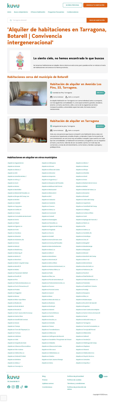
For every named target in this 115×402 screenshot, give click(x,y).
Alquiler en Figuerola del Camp (52, 226)
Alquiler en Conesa (14, 213)
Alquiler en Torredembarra (50, 329)
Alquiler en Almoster (48, 173)
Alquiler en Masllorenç (15, 250)
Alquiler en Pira (13, 280)
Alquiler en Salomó (48, 310)
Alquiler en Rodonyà (48, 306)
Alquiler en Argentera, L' (50, 180)
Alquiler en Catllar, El (14, 210)
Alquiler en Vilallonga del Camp (86, 343)
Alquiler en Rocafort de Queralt (86, 303)
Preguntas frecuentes (56, 12)
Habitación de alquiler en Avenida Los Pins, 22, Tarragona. (75, 85)
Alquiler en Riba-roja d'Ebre (17, 300)
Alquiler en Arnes (81, 180)
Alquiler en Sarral (81, 316)
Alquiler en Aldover (82, 166)
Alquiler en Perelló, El (14, 276)
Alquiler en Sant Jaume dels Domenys (20, 313)
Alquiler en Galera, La (83, 230)
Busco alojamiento (21, 12)
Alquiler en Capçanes (15, 206)
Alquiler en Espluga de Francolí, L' (87, 220)
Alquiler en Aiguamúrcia (15, 163)
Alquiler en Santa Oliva (15, 316)
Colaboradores (72, 12)
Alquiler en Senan (13, 323)
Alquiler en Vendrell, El (83, 339)
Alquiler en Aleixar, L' (14, 170)
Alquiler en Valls (13, 339)
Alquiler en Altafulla (82, 173)
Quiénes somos (48, 383)
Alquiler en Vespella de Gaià (17, 343)
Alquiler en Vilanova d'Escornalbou (19, 346)
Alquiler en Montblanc (49, 256)
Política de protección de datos (76, 388)
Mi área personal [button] (72, 5)
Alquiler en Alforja (82, 170)
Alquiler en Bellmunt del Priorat (52, 186)
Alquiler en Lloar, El (82, 240)
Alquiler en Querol (48, 293)
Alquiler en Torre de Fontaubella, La (87, 326)
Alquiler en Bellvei (81, 186)
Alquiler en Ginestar (14, 236)
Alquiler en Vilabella (48, 343)
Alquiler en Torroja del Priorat (85, 329)
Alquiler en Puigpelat (14, 293)
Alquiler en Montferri (14, 260)
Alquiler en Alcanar (14, 166)
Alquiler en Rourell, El (14, 310)
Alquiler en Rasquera (83, 293)
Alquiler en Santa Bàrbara (50, 313)
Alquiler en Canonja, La (15, 366)
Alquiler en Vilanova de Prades (52, 346)
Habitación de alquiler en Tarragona (74, 121)
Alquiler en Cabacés (48, 200)
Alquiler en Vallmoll (82, 336)
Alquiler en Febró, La (82, 223)
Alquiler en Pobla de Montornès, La (53, 283)
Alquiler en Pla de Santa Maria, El (52, 280)
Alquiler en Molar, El (14, 256)
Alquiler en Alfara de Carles (51, 170)
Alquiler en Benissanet (49, 190)
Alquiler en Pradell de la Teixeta (86, 286)
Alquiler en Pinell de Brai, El (84, 276)
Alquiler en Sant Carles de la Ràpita (87, 310)
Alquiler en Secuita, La (49, 320)
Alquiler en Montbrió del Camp (86, 256)
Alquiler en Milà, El (47, 253)
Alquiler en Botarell (82, 196)
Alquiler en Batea (13, 186)
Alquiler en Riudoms (48, 303)
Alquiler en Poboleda (83, 283)
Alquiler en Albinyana (49, 163)
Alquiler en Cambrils (48, 203)
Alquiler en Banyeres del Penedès (52, 183)
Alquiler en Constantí (49, 213)
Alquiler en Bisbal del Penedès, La (18, 193)
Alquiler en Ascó (13, 183)
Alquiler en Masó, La (48, 250)
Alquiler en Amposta (48, 176)
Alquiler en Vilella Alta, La (16, 353)
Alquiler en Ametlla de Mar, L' (17, 176)
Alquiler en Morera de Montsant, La (53, 266)
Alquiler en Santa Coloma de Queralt (88, 313)
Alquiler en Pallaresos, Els (84, 270)
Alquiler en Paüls (47, 273)
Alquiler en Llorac (13, 243)
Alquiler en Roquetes (83, 306)
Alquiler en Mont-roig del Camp (18, 263)
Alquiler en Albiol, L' (82, 163)
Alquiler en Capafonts (83, 203)
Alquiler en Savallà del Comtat (18, 320)
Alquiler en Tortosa (14, 333)
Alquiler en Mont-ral (82, 260)
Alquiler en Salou (47, 363)
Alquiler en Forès (13, 230)
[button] (103, 376)
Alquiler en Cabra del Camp (85, 200)
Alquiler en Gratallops (83, 236)
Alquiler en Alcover (48, 166)
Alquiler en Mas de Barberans (51, 246)
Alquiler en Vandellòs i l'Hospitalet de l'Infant (56, 339)
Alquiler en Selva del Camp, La (86, 320)
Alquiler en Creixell (48, 216)
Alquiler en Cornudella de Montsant (19, 216)
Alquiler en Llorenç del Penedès (52, 243)
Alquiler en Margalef (82, 243)
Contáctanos (47, 387)
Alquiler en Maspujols (83, 250)
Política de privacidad (75, 376)
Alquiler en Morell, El (14, 266)
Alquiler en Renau (13, 296)
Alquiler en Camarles (83, 359)
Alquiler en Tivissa (48, 326)
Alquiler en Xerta (13, 220)
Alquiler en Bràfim (13, 200)
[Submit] (11, 20)
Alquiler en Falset (13, 223)
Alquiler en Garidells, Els (84, 233)
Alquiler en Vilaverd (82, 349)
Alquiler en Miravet (82, 253)
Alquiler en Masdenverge (84, 246)
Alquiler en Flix (80, 226)
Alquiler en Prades (14, 290)
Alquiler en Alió (12, 173)
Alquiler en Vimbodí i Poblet (17, 356)
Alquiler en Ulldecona (49, 333)
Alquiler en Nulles (13, 270)
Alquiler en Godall (48, 236)
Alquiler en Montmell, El (49, 260)
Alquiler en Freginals (48, 230)
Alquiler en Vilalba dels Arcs (85, 353)
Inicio (9, 12)
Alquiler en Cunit (81, 216)
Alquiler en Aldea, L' (14, 363)
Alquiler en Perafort (82, 273)
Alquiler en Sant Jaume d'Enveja (52, 359)
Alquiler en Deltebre (14, 359)
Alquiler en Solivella (48, 323)
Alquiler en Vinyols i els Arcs (85, 356)
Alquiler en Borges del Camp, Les (18, 196)
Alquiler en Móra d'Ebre (49, 263)
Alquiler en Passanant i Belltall (18, 273)
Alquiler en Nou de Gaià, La (84, 266)
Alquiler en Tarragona (83, 323)
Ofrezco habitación (38, 12)
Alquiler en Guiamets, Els (16, 240)
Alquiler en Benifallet (14, 190)
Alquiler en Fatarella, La (49, 223)
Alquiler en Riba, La (82, 296)
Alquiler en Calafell (14, 203)
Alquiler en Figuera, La (15, 226)
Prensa (44, 380)
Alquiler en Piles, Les (48, 276)
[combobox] (47, 20)
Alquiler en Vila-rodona (15, 349)
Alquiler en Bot (46, 196)
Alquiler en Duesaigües (49, 220)
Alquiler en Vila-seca (49, 349)
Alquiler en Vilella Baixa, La (50, 353)
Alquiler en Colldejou (83, 210)
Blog (43, 376)
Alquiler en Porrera (48, 286)
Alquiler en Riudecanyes (84, 300)
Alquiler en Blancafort (49, 193)
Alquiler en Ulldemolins (83, 333)
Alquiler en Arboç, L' (14, 180)
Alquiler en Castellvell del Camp (86, 206)
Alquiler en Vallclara (14, 336)
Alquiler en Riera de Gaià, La (51, 300)
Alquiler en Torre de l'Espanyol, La (19, 329)
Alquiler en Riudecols (14, 303)
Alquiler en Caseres (48, 206)
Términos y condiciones (76, 383)
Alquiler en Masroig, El (15, 253)
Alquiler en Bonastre (82, 193)
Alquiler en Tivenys (14, 326)
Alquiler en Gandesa (14, 233)
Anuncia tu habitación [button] (95, 5)
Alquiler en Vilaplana (83, 346)
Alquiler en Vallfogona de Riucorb (53, 336)
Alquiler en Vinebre (48, 356)
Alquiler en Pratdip (82, 290)
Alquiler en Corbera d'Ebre (84, 213)
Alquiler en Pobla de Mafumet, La (87, 280)
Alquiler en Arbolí (81, 176)
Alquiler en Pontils (48, 316)
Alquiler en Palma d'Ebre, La (51, 270)
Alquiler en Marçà (13, 246)
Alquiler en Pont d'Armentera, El (18, 286)
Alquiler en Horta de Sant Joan (52, 240)
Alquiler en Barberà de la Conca (86, 183)
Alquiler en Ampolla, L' (83, 363)
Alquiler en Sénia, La (48, 210)
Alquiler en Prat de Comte (50, 290)
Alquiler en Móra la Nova (84, 263)
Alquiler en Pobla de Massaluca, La (19, 283)
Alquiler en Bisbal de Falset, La (86, 190)
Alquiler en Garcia (48, 233)
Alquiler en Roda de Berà (16, 306)
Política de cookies (74, 380)
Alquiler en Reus (47, 296)
